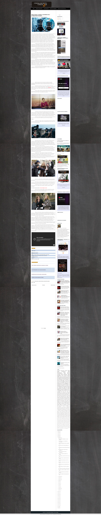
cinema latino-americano (62, 396)
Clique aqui (58, 35)
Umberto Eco (68, 405)
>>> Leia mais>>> (67, 258)
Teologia (69, 395)
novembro (60, 476)
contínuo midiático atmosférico (63, 416)
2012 (58, 503)
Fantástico (59, 375)
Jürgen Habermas (64, 407)
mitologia (62, 421)
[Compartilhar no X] (33, 282)
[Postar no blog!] (32, 282)
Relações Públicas (59, 395)
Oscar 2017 (61, 419)
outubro (59, 477)
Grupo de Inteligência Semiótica (63, 418)
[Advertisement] (50, 12)
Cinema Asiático (67, 394)
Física (65, 397)
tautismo (64, 391)
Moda (65, 402)
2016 (58, 498)
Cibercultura (66, 378)
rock (57, 422)
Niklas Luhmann (58, 424)
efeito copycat (59, 403)
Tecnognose (59, 384)
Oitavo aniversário (67, 424)
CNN (60, 422)
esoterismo (68, 409)
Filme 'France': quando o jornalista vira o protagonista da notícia (40, 15)
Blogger (57, 512)
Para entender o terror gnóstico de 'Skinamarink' (63, 468)
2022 (58, 436)
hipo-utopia (62, 398)
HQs (58, 398)
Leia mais (63, 284)
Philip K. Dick (63, 399)
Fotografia (66, 398)
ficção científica (59, 383)
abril (59, 485)
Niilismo (66, 386)
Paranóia (60, 387)
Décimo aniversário (64, 422)
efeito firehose (59, 421)
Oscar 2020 (64, 425)
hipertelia (59, 410)
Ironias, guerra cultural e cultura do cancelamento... (62, 452)
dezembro (60, 437)
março (59, 487)
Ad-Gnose (63, 403)
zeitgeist (62, 410)
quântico (67, 400)
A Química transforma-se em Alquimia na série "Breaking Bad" (63, 141)
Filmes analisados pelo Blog (62, 8)
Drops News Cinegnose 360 (65, 401)
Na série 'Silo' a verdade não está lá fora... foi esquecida (64, 326)
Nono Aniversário (63, 424)
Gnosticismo (59, 372)
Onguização (58, 425)
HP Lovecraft (67, 403)
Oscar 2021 (67, 425)
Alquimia (66, 389)
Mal (67, 384)
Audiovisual (60, 377)
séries (69, 386)
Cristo (62, 394)
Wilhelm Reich (62, 413)
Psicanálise (64, 388)
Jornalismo (64, 371)
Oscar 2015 (58, 419)
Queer (64, 415)
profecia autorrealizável (67, 421)
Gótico (62, 389)
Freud (60, 381)
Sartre (64, 406)
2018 (58, 495)
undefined (61, 284)
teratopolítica (66, 428)
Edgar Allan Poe (67, 422)
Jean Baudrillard (66, 383)
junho (59, 483)
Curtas (67, 385)
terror (67, 391)
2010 (58, 506)
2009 (58, 507)
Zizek (62, 427)
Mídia (69, 370)
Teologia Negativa (59, 404)
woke (59, 422)
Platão (68, 402)
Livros (58, 382)
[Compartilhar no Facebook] (34, 282)
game (68, 416)
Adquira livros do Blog (39, 8)
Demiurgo (58, 385)
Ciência (69, 386)
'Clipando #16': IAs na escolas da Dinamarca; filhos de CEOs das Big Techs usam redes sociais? (65, 291)
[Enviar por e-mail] (31, 282)
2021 (58, 491)
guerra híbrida (67, 375)
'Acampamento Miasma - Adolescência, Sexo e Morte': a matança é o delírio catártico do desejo (65, 296)
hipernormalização (59, 406)
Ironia (65, 386)
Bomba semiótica (65, 381)
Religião (63, 380)
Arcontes (65, 412)
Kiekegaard (68, 407)
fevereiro (60, 488)
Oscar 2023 (58, 413)
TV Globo (68, 380)
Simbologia (60, 379)
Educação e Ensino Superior (60, 397)
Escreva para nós (46, 8)
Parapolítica (58, 401)
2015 (58, 499)
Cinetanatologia (66, 410)
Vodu (60, 427)
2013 (58, 502)
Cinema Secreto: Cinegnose (50, 512)
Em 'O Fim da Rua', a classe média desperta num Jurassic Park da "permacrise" (64, 357)
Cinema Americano (61, 370)
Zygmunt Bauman (64, 409)
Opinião (68, 412)
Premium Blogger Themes (54, 514)
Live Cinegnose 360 (60, 378)
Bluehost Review (59, 514)
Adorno (63, 385)
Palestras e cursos (59, 402)
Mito (64, 387)
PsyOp (64, 405)
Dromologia (65, 404)
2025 (58, 432)
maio (59, 484)
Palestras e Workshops (53, 8)
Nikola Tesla (68, 418)
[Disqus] (43, 296)
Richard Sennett (60, 409)
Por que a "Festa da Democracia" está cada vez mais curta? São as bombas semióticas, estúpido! (65, 345)
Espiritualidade (59, 392)
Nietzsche (69, 397)
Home (33, 8)
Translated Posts (65, 395)
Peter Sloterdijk (67, 419)
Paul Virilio (67, 399)
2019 (58, 494)
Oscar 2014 (61, 425)
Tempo (64, 384)
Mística (61, 405)
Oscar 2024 (64, 419)
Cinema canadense (67, 393)
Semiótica (65, 374)
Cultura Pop (61, 376)
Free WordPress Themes (44, 514)
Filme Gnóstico (66, 377)
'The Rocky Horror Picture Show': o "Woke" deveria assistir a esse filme (65, 286)
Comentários (59, 19)
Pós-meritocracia (62, 412)
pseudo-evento (62, 400)
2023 (58, 435)
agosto (59, 480)
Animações (63, 392)
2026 (58, 431)
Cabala (67, 396)
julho (59, 481)
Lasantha (51, 514)
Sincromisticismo (59, 386)
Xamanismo (66, 413)
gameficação (61, 428)
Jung (63, 393)
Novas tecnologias (67, 376)
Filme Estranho (61, 386)
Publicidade (62, 382)
